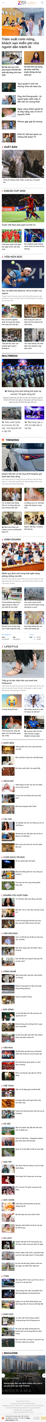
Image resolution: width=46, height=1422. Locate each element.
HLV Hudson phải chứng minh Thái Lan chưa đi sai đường (34, 246)
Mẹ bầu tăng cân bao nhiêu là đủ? (27, 1214)
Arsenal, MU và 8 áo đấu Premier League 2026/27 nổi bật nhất (33, 733)
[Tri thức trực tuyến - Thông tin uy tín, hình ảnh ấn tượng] (27, 3)
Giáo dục (8, 1314)
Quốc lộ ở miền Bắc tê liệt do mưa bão (29, 1149)
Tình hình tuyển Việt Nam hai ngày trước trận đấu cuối (11, 247)
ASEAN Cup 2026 (14, 190)
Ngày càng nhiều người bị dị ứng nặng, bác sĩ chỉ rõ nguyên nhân (30, 112)
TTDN (6, 1276)
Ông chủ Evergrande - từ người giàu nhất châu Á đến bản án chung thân (29, 99)
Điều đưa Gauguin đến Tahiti (25, 806)
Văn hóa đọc (13, 256)
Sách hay (8, 781)
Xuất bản (10, 147)
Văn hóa (8, 1048)
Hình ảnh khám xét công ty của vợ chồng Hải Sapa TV (11, 529)
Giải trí (7, 1162)
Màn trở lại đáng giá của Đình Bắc (28, 1089)
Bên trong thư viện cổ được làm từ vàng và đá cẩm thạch (33, 322)
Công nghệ (9, 971)
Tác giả (7, 819)
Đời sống (8, 1010)
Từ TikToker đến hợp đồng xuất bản (29, 899)
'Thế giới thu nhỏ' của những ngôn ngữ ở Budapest (10, 346)
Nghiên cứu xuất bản (15, 895)
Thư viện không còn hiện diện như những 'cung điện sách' (33, 346)
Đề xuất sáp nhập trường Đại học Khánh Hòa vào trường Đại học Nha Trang (28, 1331)
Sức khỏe (8, 1200)
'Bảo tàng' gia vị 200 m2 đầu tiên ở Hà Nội (33, 425)
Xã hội (6, 1124)
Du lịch (7, 1238)
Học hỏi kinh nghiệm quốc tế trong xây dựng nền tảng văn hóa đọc (11, 322)
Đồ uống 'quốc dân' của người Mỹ (27, 768)
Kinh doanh (12, 539)
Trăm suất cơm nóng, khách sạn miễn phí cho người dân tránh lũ (20, 43)
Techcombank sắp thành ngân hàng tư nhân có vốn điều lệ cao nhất (11, 604)
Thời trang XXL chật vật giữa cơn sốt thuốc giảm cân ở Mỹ (11, 733)
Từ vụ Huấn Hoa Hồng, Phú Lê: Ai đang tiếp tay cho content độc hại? (11, 505)
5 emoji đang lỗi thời (10, 709)
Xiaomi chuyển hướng (23, 997)
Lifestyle (11, 646)
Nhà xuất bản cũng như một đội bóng (29, 757)
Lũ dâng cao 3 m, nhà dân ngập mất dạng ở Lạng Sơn (34, 505)
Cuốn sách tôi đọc (14, 857)
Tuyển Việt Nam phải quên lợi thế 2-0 (18, 225)
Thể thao (8, 1086)
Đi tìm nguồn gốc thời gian (25, 861)
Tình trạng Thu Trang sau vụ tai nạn (28, 1176)
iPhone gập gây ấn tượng (29, 122)
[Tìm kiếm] (42, 2)
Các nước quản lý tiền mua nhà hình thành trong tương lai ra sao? (34, 604)
